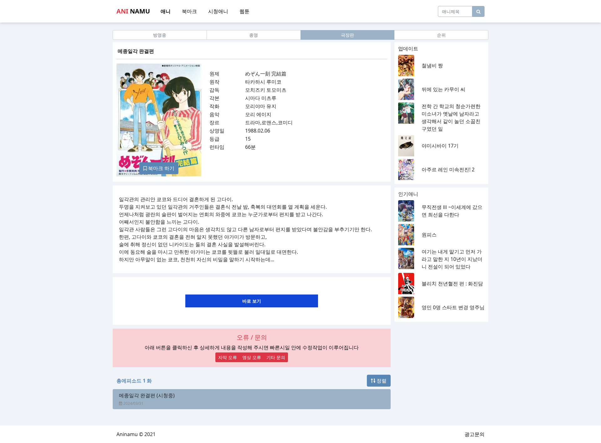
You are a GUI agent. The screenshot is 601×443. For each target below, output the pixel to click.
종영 (253, 35)
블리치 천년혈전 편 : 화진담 (452, 283)
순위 (441, 35)
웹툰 (244, 11)
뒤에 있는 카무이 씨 (443, 89)
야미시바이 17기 (440, 145)
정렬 (381, 380)
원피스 (429, 234)
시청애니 (218, 11)
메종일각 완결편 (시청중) (147, 395)
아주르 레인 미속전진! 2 (448, 169)
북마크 (189, 11)
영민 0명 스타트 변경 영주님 (453, 307)
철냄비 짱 (432, 65)
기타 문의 (275, 357)
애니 (166, 11)
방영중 (159, 35)
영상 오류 (251, 357)
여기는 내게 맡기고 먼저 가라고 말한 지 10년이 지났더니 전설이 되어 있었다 (452, 259)
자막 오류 (227, 357)
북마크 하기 (160, 168)
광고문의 (475, 434)
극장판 (347, 35)
